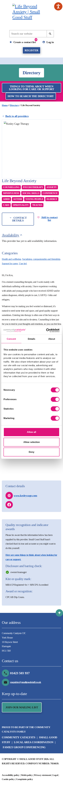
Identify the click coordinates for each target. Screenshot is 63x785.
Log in (50, 42)
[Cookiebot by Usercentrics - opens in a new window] (46, 330)
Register (31, 50)
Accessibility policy (10, 775)
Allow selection (31, 442)
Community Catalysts (18, 737)
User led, (23, 263)
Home (5, 105)
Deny (31, 452)
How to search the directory (31, 96)
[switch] (55, 399)
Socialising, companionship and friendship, (41, 259)
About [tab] (51, 339)
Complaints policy (24, 779)
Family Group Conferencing (24, 747)
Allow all (31, 432)
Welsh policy (27, 775)
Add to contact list (49, 219)
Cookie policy (8, 779)
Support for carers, (10, 263)
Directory (14, 105)
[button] (59, 613)
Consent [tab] (11, 339)
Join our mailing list (22, 707)
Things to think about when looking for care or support (31, 88)
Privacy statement (42, 775)
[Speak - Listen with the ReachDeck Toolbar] (58, 6)
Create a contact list (25, 41)
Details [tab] (31, 339)
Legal (55, 775)
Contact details (19, 219)
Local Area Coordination (33, 742)
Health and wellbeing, (12, 259)
